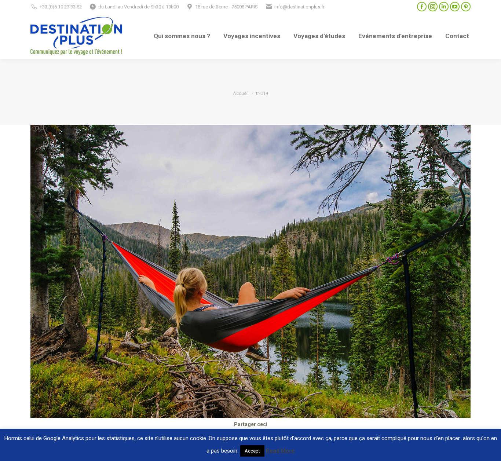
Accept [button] (252, 451)
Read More (280, 450)
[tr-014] (250, 271)
